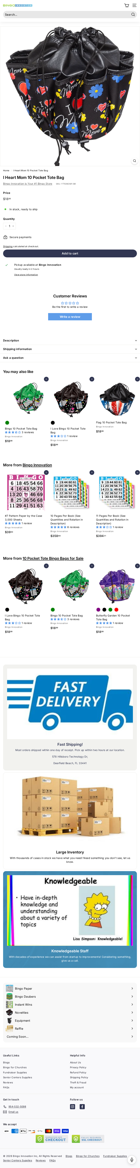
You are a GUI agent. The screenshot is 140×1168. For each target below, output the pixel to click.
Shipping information (17, 349)
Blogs (6, 1062)
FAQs (6, 1087)
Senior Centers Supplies (17, 1077)
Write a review (70, 317)
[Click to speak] (131, 1159)
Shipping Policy (79, 1077)
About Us (75, 1062)
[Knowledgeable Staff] (70, 910)
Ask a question (13, 357)
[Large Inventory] (70, 811)
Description (11, 340)
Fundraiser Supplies (15, 1072)
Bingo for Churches (15, 1067)
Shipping (8, 246)
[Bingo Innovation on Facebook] (82, 1107)
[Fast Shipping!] (70, 704)
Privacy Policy (78, 1067)
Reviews (8, 1082)
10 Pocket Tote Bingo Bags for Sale (53, 558)
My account (77, 1087)
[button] (13, 432)
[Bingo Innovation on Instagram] (72, 1107)
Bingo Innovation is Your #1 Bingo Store (27, 183)
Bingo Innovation (37, 465)
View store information (26, 274)
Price (6, 193)
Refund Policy (78, 1072)
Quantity (9, 219)
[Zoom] (134, 160)
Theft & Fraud (78, 1082)
